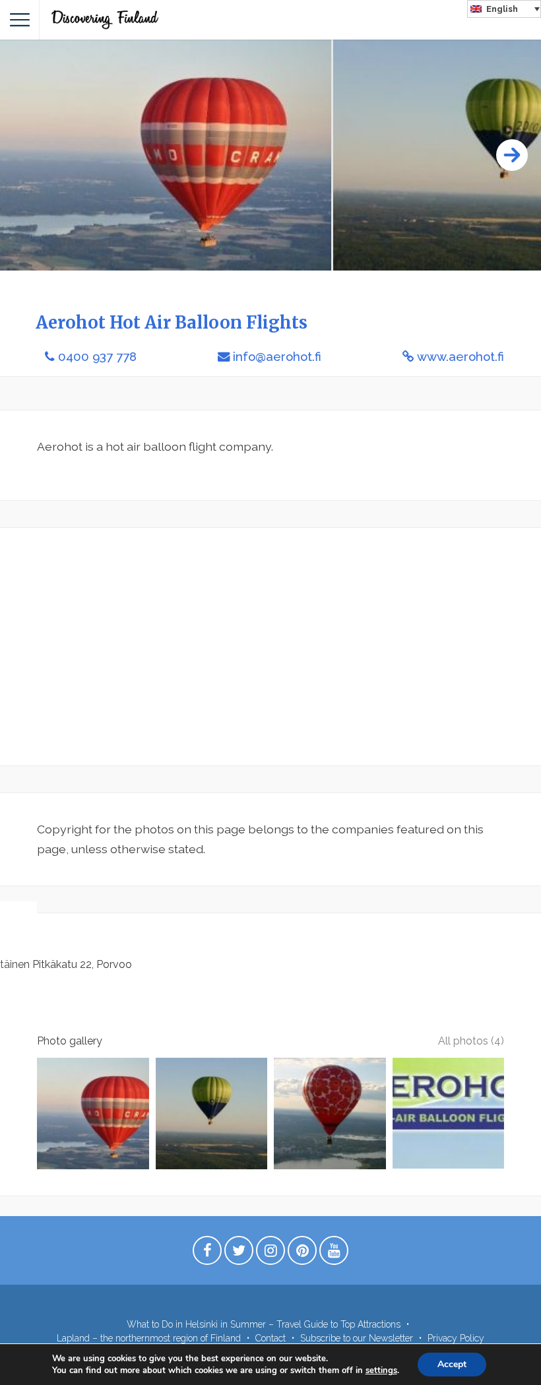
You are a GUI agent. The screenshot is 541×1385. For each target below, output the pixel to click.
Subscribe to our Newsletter (356, 1338)
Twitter (239, 1253)
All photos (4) (471, 1041)
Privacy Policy (456, 1338)
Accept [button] (451, 1364)
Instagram (270, 1253)
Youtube (334, 1253)
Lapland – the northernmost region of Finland (149, 1338)
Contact (270, 1338)
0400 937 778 (97, 357)
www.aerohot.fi (460, 357)
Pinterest (302, 1253)
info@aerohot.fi (277, 357)
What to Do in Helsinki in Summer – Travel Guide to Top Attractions (263, 1324)
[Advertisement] (270, 646)
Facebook (207, 1253)
